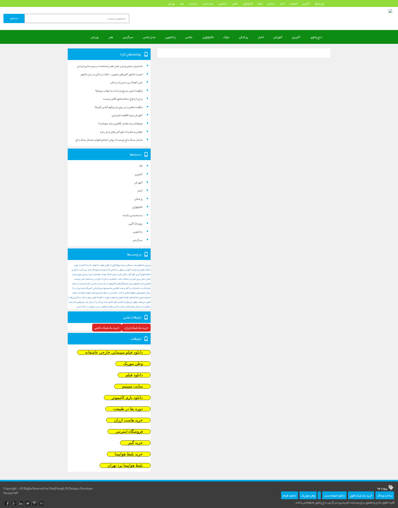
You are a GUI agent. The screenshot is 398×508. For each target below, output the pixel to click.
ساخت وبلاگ (384, 495)
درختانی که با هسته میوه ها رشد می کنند (98, 269)
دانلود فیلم (134, 375)
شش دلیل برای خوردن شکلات (136, 278)
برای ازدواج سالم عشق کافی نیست (123, 99)
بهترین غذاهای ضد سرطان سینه (136, 265)
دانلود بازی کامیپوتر (127, 397)
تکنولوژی (248, 3)
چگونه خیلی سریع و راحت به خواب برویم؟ (119, 91)
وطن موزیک (133, 364)
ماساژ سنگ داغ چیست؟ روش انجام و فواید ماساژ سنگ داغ (109, 140)
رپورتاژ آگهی (136, 224)
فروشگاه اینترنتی (129, 431)
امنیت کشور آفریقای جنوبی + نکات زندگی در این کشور (111, 74)
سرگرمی (193, 3)
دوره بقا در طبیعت (128, 409)
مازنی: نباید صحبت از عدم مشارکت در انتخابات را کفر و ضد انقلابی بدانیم (112, 285)
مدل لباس (208, 3)
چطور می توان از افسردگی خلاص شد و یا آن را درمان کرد (111, 301)
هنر (181, 3)
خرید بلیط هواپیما (129, 454)
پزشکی (271, 3)
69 (141, 166)
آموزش (293, 3)
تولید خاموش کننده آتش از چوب (89, 265)
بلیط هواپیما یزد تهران (125, 465)
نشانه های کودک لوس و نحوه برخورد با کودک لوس (115, 297)
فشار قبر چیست (82, 278)
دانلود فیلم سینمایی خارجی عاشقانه (114, 352)
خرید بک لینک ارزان (136, 327)
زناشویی (222, 3)
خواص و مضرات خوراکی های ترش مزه (121, 132)
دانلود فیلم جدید (334, 495)
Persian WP (10, 493)
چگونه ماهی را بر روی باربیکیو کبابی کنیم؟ (118, 107)
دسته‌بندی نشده (133, 215)
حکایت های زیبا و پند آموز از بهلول (135, 269)
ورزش (171, 3)
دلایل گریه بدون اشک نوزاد (114, 274)
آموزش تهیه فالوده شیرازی (127, 115)
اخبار (282, 3)
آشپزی (306, 3)
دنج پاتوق (319, 3)
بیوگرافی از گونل (112, 265)
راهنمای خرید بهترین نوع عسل (86, 274)
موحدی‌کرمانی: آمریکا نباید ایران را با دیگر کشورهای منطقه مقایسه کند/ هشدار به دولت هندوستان (111, 290)
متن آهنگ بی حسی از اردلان (126, 82)
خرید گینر (135, 443)
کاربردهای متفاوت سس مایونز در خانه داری (97, 306)
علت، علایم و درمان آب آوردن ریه (106, 278)
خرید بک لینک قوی (361, 495)
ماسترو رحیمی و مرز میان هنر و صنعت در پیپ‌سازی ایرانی (110, 66)
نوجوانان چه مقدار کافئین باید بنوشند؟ (120, 123)
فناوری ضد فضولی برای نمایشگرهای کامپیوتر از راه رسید (124, 283)
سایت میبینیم (132, 386)
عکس (235, 3)
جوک (260, 3)
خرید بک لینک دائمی (106, 327)
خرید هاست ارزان (128, 420)
